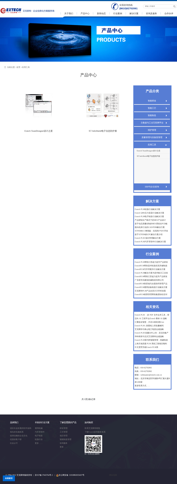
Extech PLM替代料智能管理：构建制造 (151, 340)
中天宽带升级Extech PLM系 (146, 347)
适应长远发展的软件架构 (20, 428)
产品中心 (85, 13)
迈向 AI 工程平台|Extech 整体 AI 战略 (151, 318)
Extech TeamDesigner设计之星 (148, 151)
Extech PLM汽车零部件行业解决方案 (150, 242)
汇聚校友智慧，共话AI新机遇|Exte (149, 322)
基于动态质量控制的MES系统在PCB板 (151, 224)
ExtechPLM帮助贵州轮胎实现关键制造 (151, 266)
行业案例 (117, 13)
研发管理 (63, 428)
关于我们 (68, 13)
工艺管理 (63, 432)
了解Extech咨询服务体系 (95, 432)
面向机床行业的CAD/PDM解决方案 (150, 227)
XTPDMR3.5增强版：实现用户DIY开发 (151, 231)
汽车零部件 (40, 432)
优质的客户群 (16, 439)
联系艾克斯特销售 (92, 428)
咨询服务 (63, 443)
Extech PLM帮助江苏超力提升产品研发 (151, 262)
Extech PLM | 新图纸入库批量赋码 (149, 326)
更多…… (39, 443)
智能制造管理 (65, 439)
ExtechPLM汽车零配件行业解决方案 (150, 269)
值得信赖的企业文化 (18, 436)
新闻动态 (101, 13)
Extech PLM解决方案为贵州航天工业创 (151, 273)
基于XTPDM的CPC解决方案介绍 (148, 234)
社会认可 (14, 443)
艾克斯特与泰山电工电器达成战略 (149, 329)
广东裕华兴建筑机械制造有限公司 (149, 280)
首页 (18, 67)
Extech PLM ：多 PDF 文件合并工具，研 (152, 315)
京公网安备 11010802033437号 (71, 475)
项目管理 (63, 436)
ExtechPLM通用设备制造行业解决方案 (151, 287)
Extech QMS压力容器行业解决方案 (149, 213)
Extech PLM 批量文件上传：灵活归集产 (151, 333)
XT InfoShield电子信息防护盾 (148, 156)
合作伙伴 (168, 13)
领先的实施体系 (17, 432)
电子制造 (39, 436)
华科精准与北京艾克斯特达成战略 (149, 336)
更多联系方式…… (142, 386)
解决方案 (134, 13)
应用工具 (26, 67)
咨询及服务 (151, 13)
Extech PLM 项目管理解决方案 (148, 238)
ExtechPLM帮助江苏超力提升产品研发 (151, 276)
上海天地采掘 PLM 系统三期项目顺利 (151, 344)
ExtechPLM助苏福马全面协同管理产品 (151, 284)
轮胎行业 (39, 439)
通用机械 (39, 428)
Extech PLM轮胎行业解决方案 (147, 209)
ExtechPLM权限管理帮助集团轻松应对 (151, 294)
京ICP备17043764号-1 (44, 475)
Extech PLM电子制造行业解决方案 (149, 216)
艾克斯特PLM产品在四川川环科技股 (150, 291)
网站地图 (113, 475)
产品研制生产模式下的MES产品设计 (150, 220)
